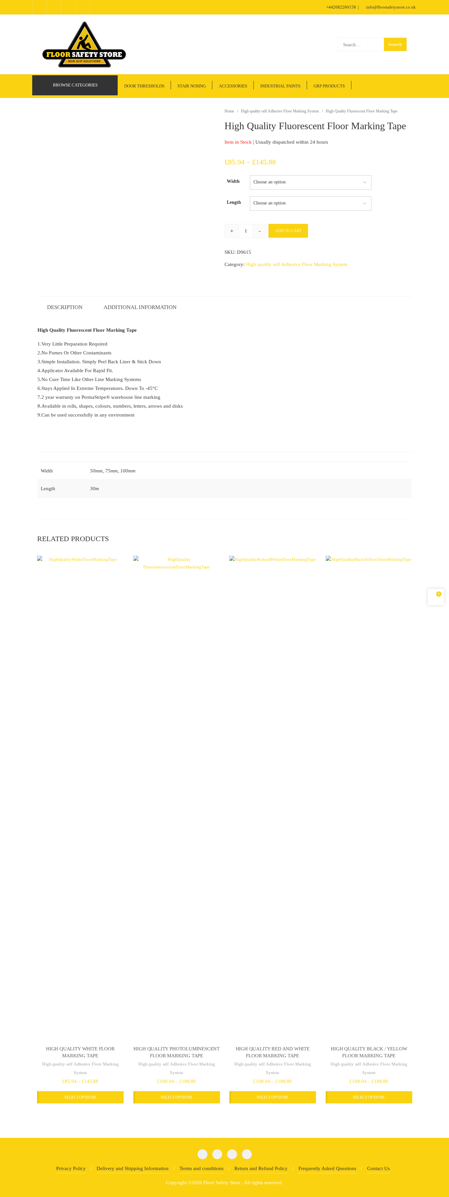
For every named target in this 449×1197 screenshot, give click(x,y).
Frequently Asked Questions (327, 1168)
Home (229, 111)
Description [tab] (65, 307)
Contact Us (378, 1168)
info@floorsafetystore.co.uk (390, 7)
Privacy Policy (71, 1168)
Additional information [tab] (140, 307)
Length (234, 202)
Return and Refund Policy (261, 1168)
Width (233, 181)
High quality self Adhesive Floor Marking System (280, 111)
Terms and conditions (201, 1168)
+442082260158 (341, 7)
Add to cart (288, 230)
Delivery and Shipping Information (133, 1168)
